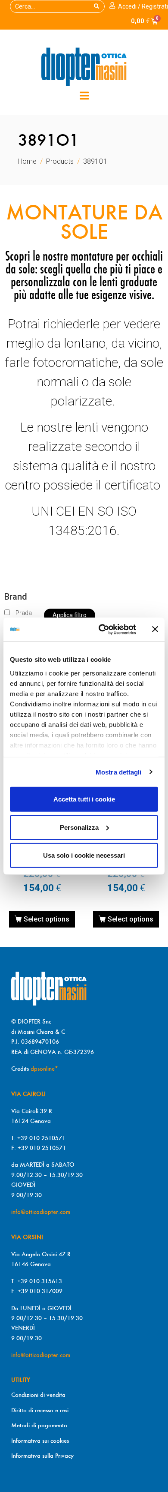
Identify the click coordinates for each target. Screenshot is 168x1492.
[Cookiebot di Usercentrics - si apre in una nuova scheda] (102, 629)
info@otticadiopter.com (40, 1212)
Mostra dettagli (119, 771)
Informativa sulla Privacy (42, 1455)
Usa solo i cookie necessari (84, 855)
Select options (46, 919)
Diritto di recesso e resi (39, 1410)
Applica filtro (70, 615)
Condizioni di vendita (38, 1395)
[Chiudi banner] (155, 629)
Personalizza (79, 827)
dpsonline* (44, 1068)
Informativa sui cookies (40, 1440)
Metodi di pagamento (39, 1425)
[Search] (96, 6)
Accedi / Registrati (143, 6)
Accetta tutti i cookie (84, 799)
